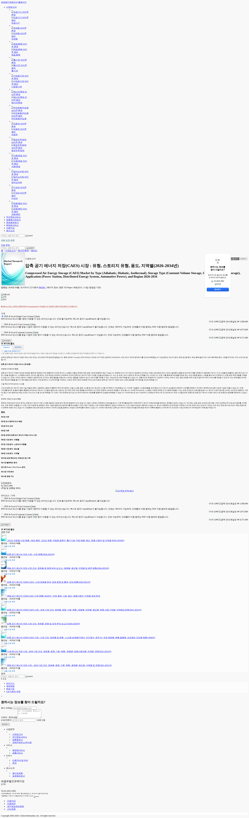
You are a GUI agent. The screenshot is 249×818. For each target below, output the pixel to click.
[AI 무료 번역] (124, 491)
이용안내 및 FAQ (20, 760)
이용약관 (11, 804)
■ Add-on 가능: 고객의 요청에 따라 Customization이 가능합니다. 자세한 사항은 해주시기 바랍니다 (39, 306)
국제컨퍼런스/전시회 (22, 742)
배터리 (34, 251)
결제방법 (10, 686)
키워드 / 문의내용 (9, 717)
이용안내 (10, 228)
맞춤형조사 (17, 740)
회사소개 (10, 231)
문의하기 (5, 724)
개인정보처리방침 (15, 806)
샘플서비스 (17, 753)
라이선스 (10, 683)
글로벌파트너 (12, 222)
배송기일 (10, 689)
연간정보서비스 (13, 217)
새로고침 (40, 720)
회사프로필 (17, 773)
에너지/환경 (23, 251)
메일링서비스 (12, 225)
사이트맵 (11, 809)
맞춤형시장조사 (13, 220)
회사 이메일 (6, 708)
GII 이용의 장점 (13, 691)
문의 (14, 763)
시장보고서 (11, 7)
